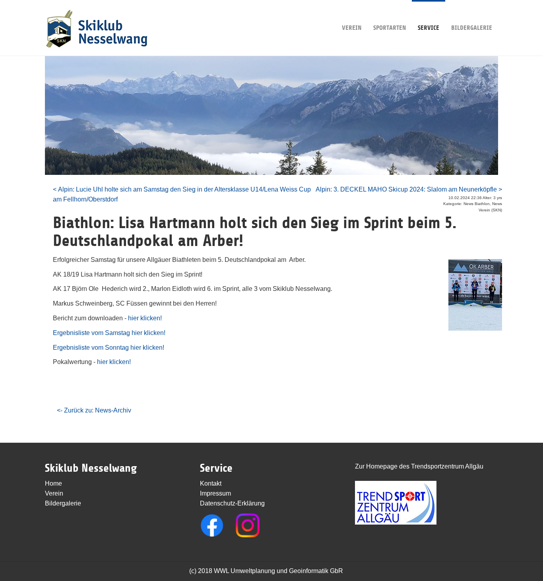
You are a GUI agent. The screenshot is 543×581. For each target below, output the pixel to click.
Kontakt (210, 483)
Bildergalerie (471, 27)
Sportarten (389, 27)
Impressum (215, 493)
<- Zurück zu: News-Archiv (94, 410)
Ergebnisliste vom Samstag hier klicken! (109, 332)
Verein (351, 27)
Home (53, 483)
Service (428, 27)
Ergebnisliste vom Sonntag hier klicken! (108, 347)
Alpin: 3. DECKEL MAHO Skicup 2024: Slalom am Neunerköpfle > (409, 189)
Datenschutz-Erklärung (232, 503)
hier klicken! (145, 318)
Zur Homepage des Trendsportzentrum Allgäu (419, 466)
